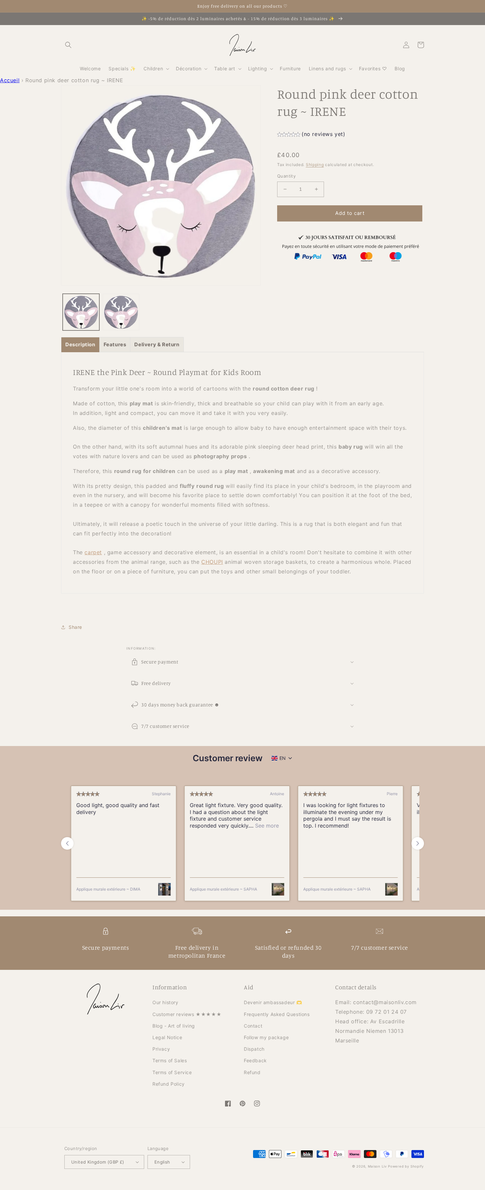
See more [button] (263, 825)
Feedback (255, 1060)
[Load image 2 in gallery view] (121, 312)
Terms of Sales (169, 1060)
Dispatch (254, 1049)
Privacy (161, 1049)
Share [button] (75, 627)
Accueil (9, 80)
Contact (253, 1026)
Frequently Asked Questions (277, 1014)
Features (115, 344)
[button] (68, 45)
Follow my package (266, 1037)
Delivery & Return (156, 344)
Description (80, 344)
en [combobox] (282, 758)
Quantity (286, 176)
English (162, 1162)
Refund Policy (168, 1084)
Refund (252, 1072)
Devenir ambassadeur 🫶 (273, 1002)
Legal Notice (167, 1037)
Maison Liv (377, 1166)
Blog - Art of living (173, 1026)
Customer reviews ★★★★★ (186, 1014)
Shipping (315, 164)
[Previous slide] (67, 843)
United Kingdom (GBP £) (97, 1162)
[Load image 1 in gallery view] (81, 312)
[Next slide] (417, 843)
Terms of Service (172, 1072)
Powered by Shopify (406, 1166)
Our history (165, 1002)
